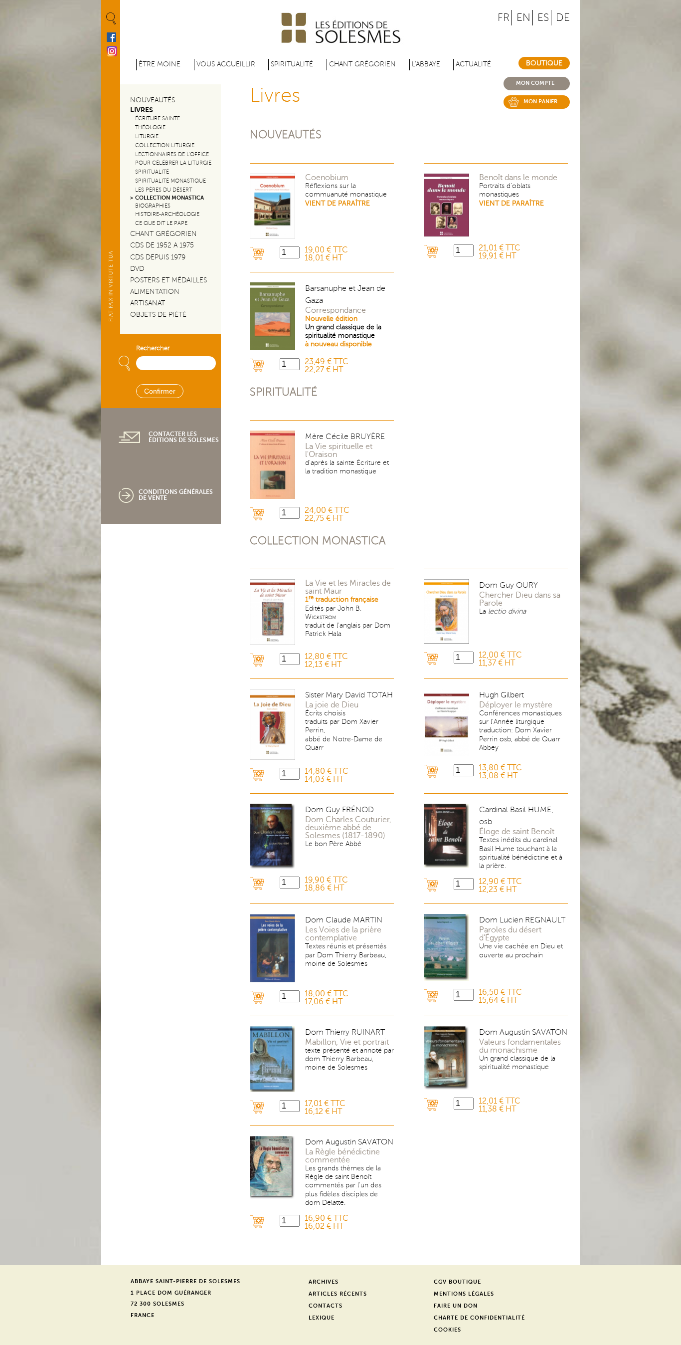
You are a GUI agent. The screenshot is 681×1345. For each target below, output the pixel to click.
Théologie (150, 127)
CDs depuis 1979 (157, 257)
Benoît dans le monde (518, 178)
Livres (141, 110)
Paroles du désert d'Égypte (510, 934)
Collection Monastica (169, 198)
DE (563, 17)
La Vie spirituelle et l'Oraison (338, 450)
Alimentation (154, 291)
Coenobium (326, 178)
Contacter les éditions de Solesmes (184, 437)
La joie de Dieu (331, 705)
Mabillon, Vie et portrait (347, 1042)
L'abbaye (426, 64)
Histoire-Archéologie (167, 214)
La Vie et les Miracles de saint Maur (348, 587)
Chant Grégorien (163, 233)
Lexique (322, 1318)
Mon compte (535, 83)
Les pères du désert (163, 190)
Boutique (544, 63)
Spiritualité (292, 64)
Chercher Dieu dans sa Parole (519, 599)
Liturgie (147, 136)
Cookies (447, 1330)
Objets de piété (158, 314)
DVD (137, 268)
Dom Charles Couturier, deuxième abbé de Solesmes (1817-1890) (348, 828)
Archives (324, 1282)
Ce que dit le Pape (161, 223)
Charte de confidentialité (479, 1318)
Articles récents (338, 1294)
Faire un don (456, 1306)
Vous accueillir (225, 64)
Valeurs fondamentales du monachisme (520, 1046)
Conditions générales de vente (176, 494)
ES (543, 17)
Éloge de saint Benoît (516, 832)
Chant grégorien (362, 64)
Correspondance (335, 310)
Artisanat (147, 303)
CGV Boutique (457, 1282)
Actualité (473, 64)
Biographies (152, 206)
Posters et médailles (168, 280)
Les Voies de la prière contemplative (343, 934)
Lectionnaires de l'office (172, 154)
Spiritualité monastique (170, 181)
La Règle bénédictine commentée (342, 1156)
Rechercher (153, 348)
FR (504, 17)
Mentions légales (464, 1294)
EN (523, 17)
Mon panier (540, 101)
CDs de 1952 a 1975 (162, 245)
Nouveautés (152, 100)
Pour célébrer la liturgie (173, 163)
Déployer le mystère (515, 705)
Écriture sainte (157, 118)
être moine (159, 64)
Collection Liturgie (164, 145)
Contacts (325, 1306)
